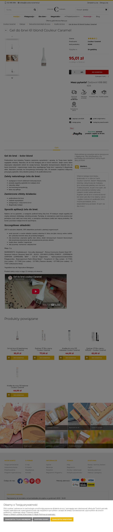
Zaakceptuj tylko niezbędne (18, 519)
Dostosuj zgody (41, 519)
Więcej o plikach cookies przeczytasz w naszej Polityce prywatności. (29, 514)
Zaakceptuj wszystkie (62, 519)
